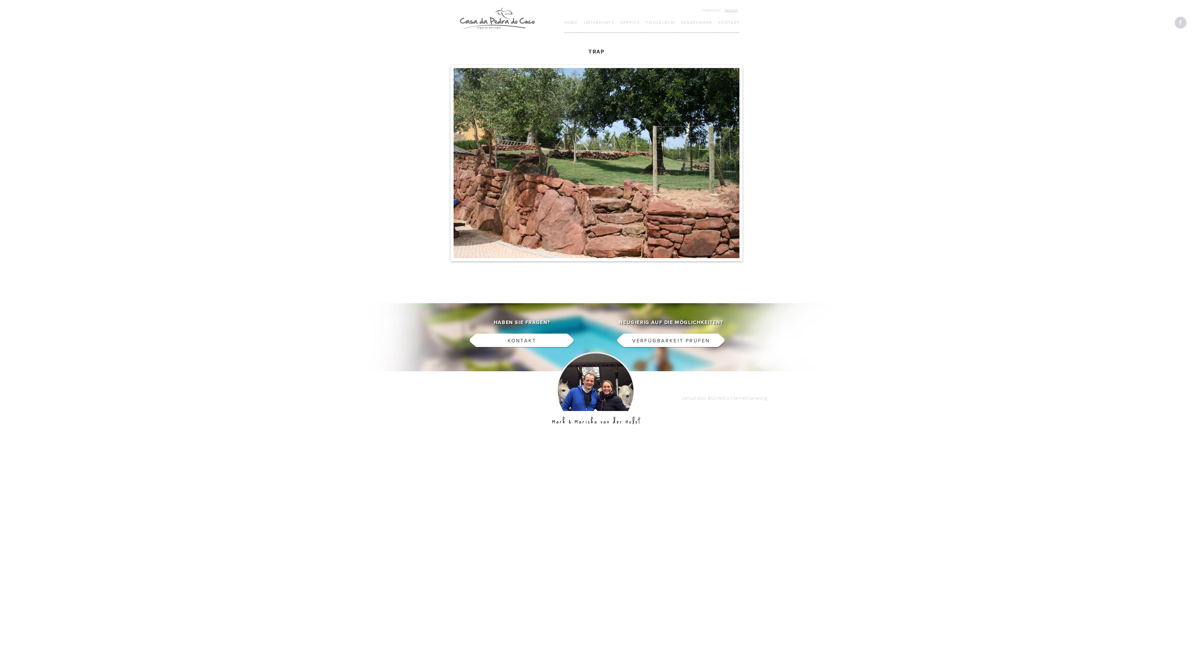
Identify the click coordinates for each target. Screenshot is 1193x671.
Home (571, 22)
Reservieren (696, 22)
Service (630, 22)
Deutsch (731, 10)
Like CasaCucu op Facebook (1180, 22)
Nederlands (711, 10)
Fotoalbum (660, 22)
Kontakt (728, 22)
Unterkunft (599, 22)
